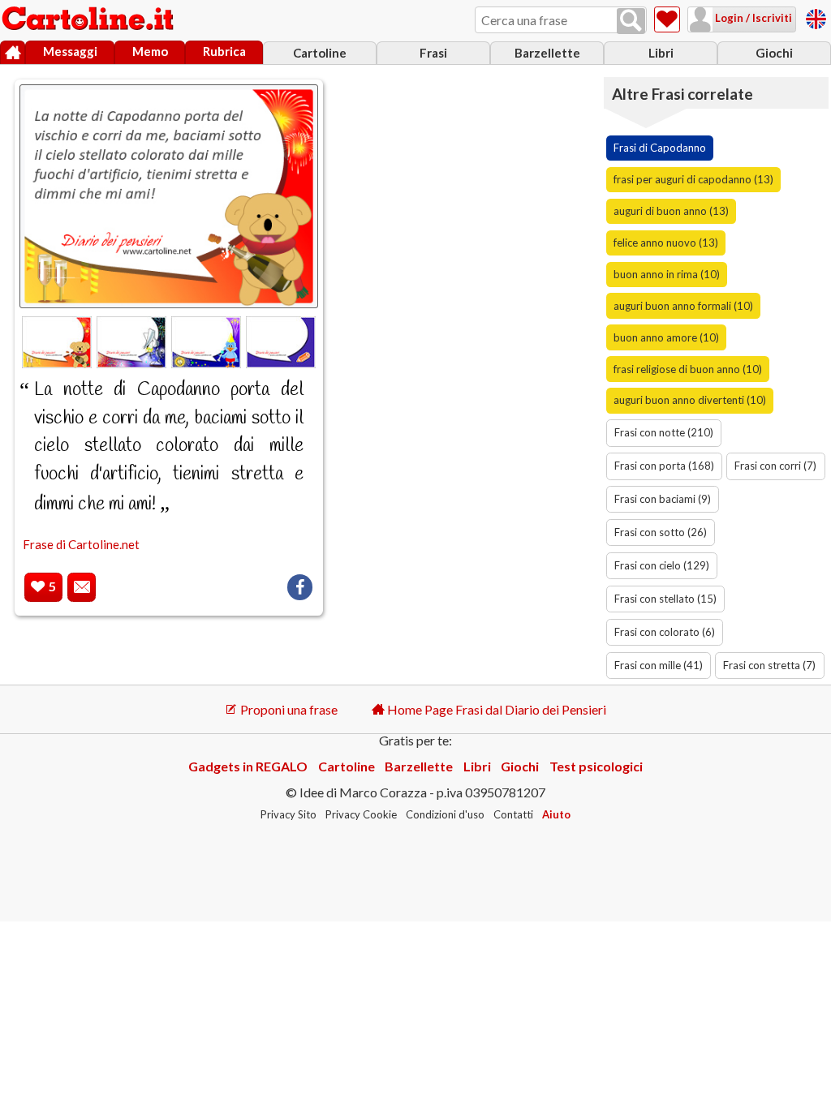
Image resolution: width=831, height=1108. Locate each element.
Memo (150, 51)
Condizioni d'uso (445, 814)
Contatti (513, 814)
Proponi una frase (288, 709)
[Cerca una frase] (631, 21)
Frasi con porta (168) (664, 465)
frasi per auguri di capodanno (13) (693, 179)
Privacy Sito (288, 814)
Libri (661, 52)
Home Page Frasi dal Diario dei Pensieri (495, 709)
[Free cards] (816, 16)
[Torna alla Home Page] (89, 19)
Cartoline (320, 52)
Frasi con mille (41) (658, 665)
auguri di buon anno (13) (671, 210)
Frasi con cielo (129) (661, 565)
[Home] (12, 52)
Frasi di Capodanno (660, 147)
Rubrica (224, 51)
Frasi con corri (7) (775, 465)
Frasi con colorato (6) (664, 631)
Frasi (433, 52)
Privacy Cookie (361, 814)
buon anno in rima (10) (667, 274)
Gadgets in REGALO (248, 766)
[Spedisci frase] (81, 588)
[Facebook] (299, 587)
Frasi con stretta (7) (769, 665)
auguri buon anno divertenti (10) (690, 399)
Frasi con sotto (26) (660, 532)
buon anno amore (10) (666, 337)
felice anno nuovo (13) (666, 242)
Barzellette (547, 52)
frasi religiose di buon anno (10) (688, 369)
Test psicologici (596, 766)
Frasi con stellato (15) (665, 598)
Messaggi (70, 51)
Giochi (774, 52)
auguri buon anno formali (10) (683, 305)
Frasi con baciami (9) (662, 498)
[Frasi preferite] (667, 19)
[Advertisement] (470, 175)
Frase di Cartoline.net (81, 544)
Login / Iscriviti (752, 17)
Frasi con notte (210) (663, 432)
